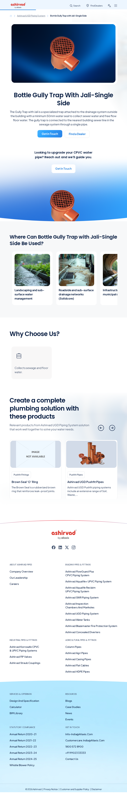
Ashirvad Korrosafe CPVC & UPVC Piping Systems (24, 648)
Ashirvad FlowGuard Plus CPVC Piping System (79, 573)
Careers (14, 583)
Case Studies (73, 707)
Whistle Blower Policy (22, 765)
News (68, 713)
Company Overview (21, 571)
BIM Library (16, 713)
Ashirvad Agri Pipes (76, 653)
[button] (112, 428)
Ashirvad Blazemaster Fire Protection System (91, 626)
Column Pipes (73, 646)
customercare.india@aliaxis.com (85, 740)
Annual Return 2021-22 (23, 740)
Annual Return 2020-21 (23, 734)
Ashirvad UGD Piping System (31, 15)
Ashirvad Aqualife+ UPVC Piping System (88, 581)
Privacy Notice (51, 789)
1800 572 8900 (74, 746)
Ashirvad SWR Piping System (82, 597)
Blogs (68, 700)
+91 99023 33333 (75, 752)
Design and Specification (24, 700)
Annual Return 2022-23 (23, 746)
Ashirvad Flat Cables (77, 665)
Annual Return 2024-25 (23, 759)
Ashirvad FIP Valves (21, 656)
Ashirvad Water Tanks (77, 619)
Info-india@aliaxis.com (79, 734)
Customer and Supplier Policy (75, 789)
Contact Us (71, 759)
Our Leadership (19, 577)
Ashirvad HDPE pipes (77, 671)
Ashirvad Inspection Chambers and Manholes (79, 605)
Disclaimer (96, 789)
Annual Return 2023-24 (23, 752)
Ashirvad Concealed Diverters (82, 632)
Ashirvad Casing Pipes (78, 659)
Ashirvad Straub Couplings (25, 662)
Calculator (16, 707)
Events (69, 719)
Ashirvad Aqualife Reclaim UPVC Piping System (80, 589)
